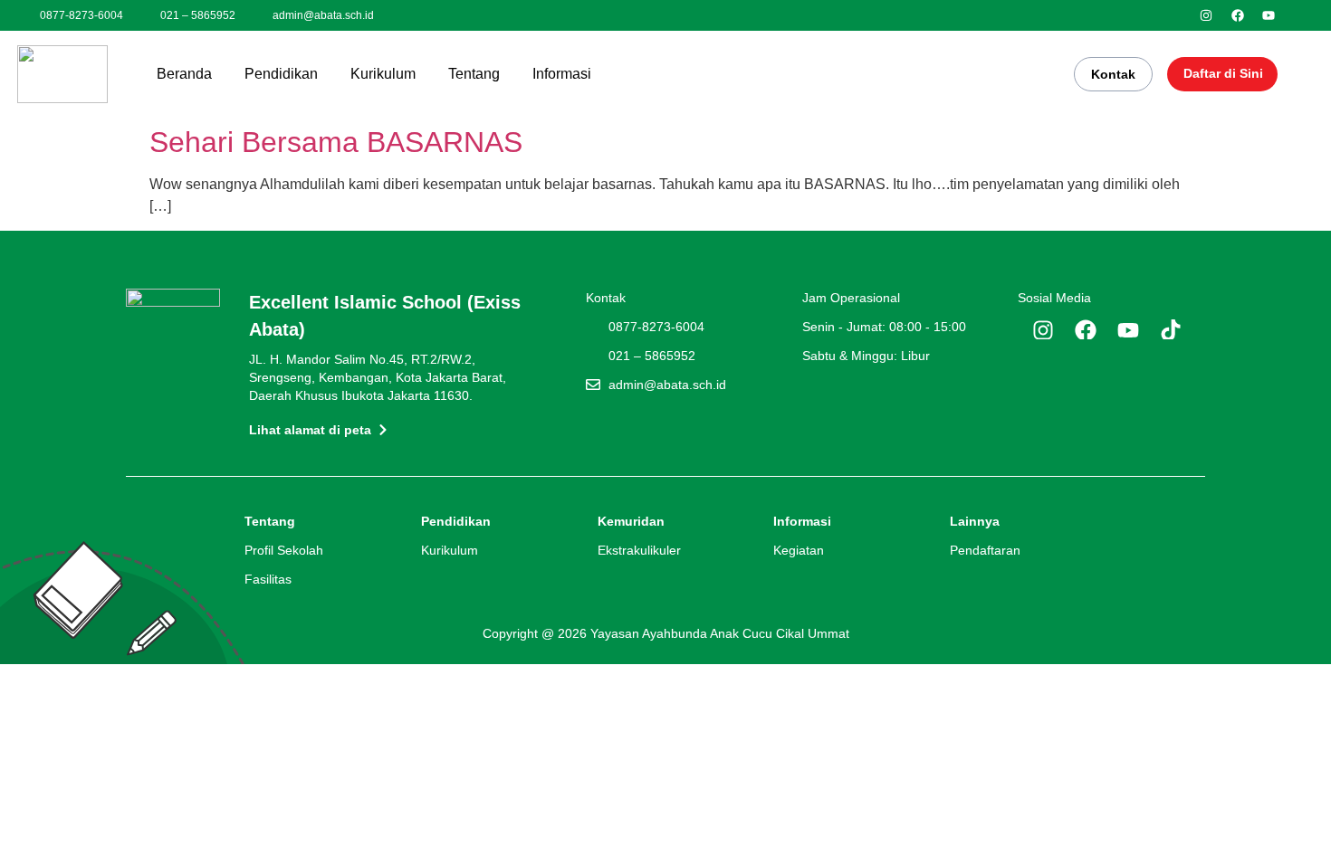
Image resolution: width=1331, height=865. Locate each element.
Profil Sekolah (283, 550)
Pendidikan (281, 73)
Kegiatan (798, 550)
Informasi (561, 73)
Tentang (474, 73)
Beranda (184, 73)
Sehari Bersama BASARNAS (335, 142)
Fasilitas (268, 579)
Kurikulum (383, 73)
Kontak (1113, 74)
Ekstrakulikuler (639, 550)
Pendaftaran (985, 550)
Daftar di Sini (1223, 73)
